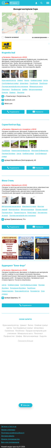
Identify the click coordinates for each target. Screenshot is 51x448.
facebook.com (10, 100)
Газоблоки (34, 83)
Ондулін (5, 92)
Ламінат (12, 92)
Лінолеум (20, 92)
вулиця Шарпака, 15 (12, 298)
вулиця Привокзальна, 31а (15, 219)
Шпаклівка (24, 83)
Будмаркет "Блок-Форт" (14, 265)
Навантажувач (8, 291)
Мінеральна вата (36, 86)
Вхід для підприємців (10, 442)
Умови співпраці (8, 430)
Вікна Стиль (8, 180)
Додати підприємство (10, 439)
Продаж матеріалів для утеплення (15, 86)
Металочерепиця (35, 89)
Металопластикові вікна (11, 206)
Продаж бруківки (8, 153)
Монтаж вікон (14, 210)
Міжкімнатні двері (29, 206)
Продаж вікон (7, 212)
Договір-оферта (7, 436)
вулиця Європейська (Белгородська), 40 (20, 160)
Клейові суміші (36, 80)
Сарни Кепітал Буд (11, 124)
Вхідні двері (31, 212)
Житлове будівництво (39, 150)
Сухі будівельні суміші (10, 83)
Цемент (20, 80)
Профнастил (16, 89)
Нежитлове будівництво (20, 150)
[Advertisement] (25, 380)
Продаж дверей (41, 210)
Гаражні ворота (20, 212)
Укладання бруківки (18, 288)
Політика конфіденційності (12, 433)
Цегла (45, 80)
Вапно (26, 80)
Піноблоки (43, 83)
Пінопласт (6, 89)
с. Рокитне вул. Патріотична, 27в (17, 96)
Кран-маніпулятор (9, 80)
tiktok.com (8, 104)
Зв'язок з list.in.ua (8, 426)
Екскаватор (35, 291)
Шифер (25, 89)
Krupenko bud (8, 52)
